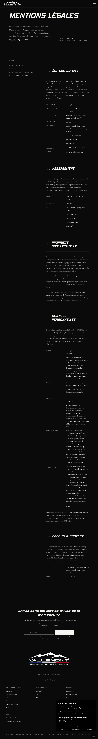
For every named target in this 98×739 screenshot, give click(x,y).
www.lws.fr (69, 226)
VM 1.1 (38, 694)
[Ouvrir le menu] (94, 4)
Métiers (8, 708)
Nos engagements (11, 694)
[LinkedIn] (54, 680)
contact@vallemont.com (74, 152)
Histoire (8, 698)
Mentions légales (55, 734)
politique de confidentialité (53, 639)
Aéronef (38, 691)
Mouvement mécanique (13, 704)
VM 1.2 (38, 698)
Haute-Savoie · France (13, 718)
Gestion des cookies (70, 734)
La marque (9, 691)
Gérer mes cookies (85, 734)
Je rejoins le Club (64, 632)
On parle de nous (71, 694)
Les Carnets (70, 698)
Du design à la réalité (12, 701)
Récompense (70, 691)
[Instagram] (44, 680)
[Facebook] (49, 680)
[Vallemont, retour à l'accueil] (12, 3)
